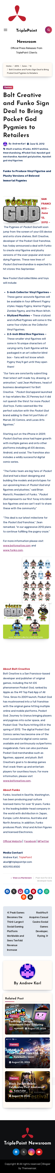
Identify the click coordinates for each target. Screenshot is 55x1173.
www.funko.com (13, 550)
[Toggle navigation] (5, 30)
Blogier (46, 1164)
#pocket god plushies (29, 156)
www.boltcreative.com (17, 545)
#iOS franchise (40, 149)
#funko (27, 149)
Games (8, 87)
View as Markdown (21, 878)
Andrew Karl (19, 143)
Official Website (12, 841)
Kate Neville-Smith (24, 1057)
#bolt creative (14, 149)
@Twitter (43, 841)
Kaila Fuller (20, 1091)
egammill (19, 1028)
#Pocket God (28, 153)
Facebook (30, 841)
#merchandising (12, 153)
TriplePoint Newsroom (27, 1143)
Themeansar (29, 1168)
